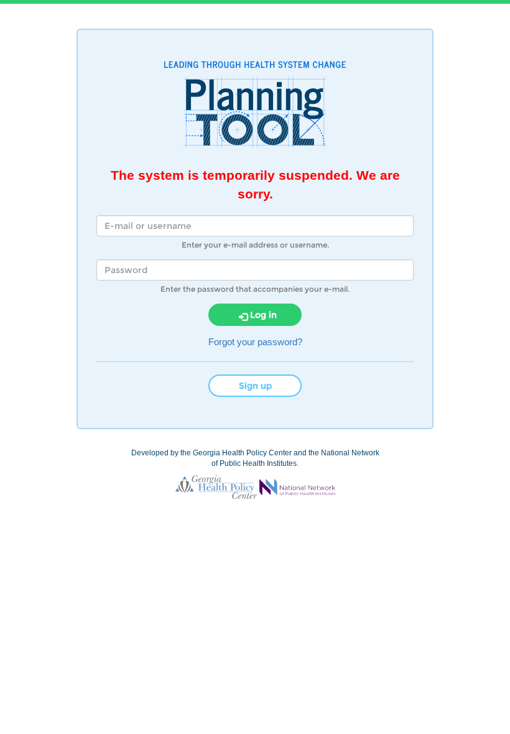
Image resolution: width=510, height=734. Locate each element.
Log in (262, 314)
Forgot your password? (255, 342)
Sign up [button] (255, 385)
